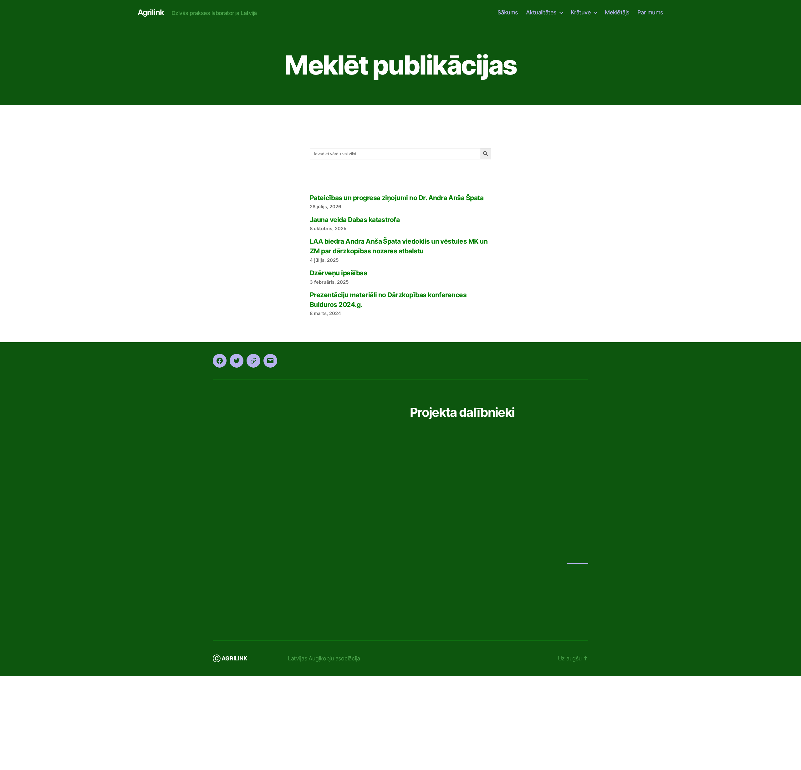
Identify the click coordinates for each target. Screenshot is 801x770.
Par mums (650, 12)
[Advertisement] (400, 72)
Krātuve (582, 12)
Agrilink (150, 12)
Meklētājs (618, 12)
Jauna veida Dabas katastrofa (355, 314)
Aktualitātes (543, 12)
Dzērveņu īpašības (338, 367)
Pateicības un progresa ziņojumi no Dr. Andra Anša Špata (396, 292)
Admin (577, 654)
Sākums (510, 12)
